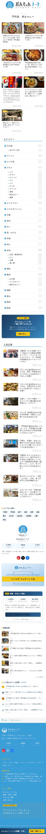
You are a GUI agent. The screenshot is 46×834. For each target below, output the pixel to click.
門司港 (13, 512)
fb (27, 558)
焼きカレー (25, 194)
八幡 (36, 516)
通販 (23, 290)
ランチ (25, 186)
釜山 (23, 296)
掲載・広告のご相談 (9, 795)
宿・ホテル (24, 233)
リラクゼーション (23, 209)
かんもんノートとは (9, 792)
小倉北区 (19, 516)
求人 (23, 244)
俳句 (23, 221)
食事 (25, 197)
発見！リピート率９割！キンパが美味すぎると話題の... (24, 692)
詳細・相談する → (36, 831)
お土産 (25, 279)
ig (18, 558)
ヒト (25, 257)
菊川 (4, 516)
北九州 (11, 516)
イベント (24, 156)
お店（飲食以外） (25, 254)
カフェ (25, 174)
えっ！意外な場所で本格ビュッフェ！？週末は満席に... (24, 704)
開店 (24, 308)
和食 (25, 192)
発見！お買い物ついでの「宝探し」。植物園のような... (24, 710)
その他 (24, 146)
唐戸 (19, 512)
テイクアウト (24, 203)
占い (24, 227)
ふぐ (25, 172)
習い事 (25, 263)
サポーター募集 (8, 797)
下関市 (5, 512)
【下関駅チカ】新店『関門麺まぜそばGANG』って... (23, 698)
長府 (25, 512)
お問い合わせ (25, 619)
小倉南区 (28, 516)
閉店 (24, 302)
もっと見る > (40, 677)
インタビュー (25, 282)
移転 (23, 269)
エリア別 (24, 162)
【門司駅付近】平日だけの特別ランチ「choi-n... (22, 686)
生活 (24, 250)
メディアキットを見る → (23, 614)
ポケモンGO (25, 150)
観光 (24, 275)
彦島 (38, 512)
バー (25, 180)
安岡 (31, 512)
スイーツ (25, 177)
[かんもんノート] (23, 7)
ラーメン (25, 189)
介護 (23, 215)
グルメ (24, 168)
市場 (23, 238)
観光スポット (25, 284)
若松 (4, 519)
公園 (25, 260)
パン (25, 183)
